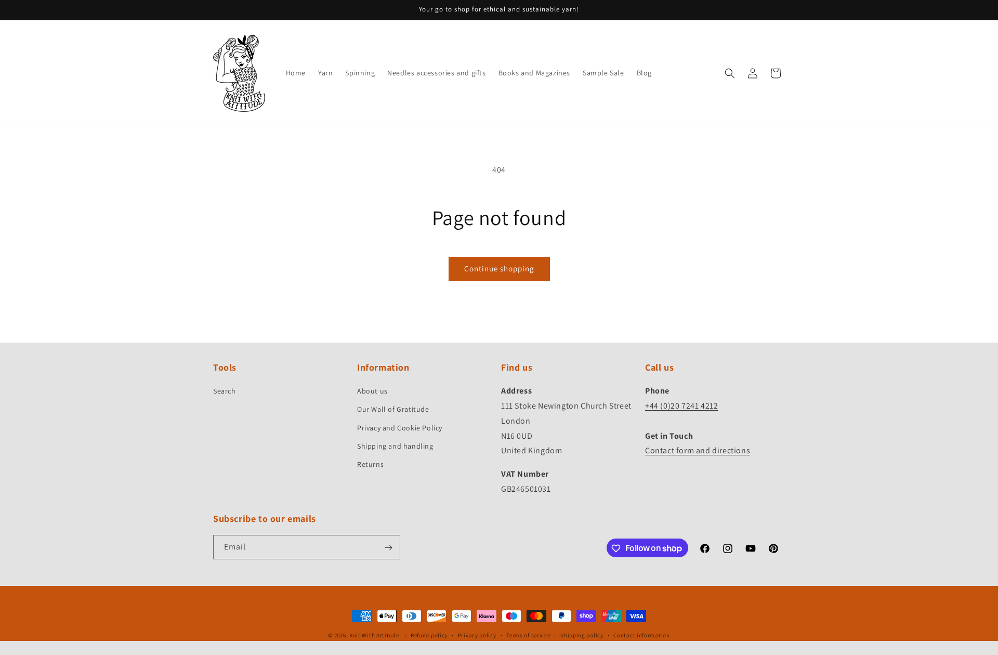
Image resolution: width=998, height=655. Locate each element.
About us (372, 391)
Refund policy (429, 634)
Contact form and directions (697, 451)
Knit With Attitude (374, 635)
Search (224, 391)
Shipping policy (581, 634)
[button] (729, 73)
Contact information (641, 634)
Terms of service (528, 634)
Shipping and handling (395, 446)
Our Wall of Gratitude (393, 409)
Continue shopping (499, 268)
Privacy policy (477, 634)
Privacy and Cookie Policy (399, 428)
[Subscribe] (388, 547)
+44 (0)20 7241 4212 (681, 405)
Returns (370, 464)
